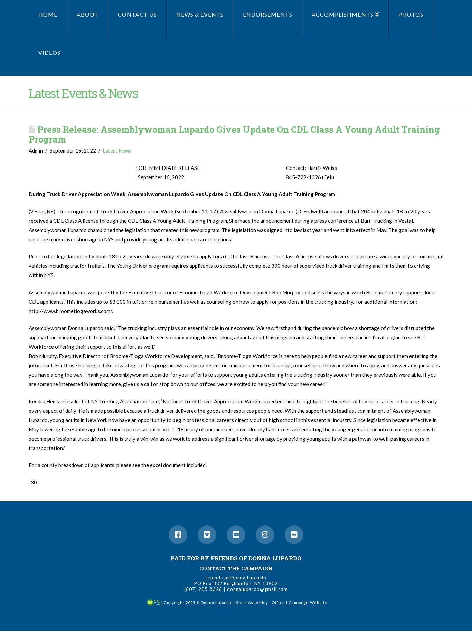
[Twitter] (207, 534)
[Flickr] (294, 534)
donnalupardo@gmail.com (257, 589)
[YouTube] (236, 534)
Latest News (117, 150)
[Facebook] (178, 534)
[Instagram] (265, 534)
